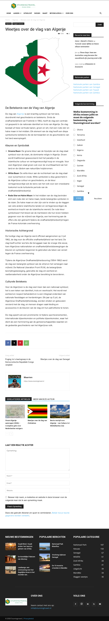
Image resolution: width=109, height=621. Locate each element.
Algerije (15, 20)
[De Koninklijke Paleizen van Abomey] (10, 559)
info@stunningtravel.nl (41, 608)
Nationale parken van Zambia (86, 92)
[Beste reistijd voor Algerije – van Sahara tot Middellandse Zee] (60, 411)
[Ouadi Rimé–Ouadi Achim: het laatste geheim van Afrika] (10, 546)
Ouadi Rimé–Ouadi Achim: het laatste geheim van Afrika (25, 546)
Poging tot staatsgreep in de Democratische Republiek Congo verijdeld (19, 362)
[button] (100, 13)
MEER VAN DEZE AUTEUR (43, 399)
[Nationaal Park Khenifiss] (44, 546)
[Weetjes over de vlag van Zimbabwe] (37, 411)
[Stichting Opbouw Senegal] (44, 557)
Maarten (28, 377)
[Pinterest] (20, 343)
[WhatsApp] (26, 343)
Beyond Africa (56, 13)
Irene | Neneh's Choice (84, 41)
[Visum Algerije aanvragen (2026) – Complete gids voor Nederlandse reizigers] (15, 411)
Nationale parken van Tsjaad (86, 90)
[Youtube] (100, 604)
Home (9, 13)
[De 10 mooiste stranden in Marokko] (44, 568)
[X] (14, 343)
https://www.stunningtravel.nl (34, 381)
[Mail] (88, 604)
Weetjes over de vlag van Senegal (55, 359)
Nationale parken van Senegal (86, 87)
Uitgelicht (28, 13)
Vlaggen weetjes (18, 24)
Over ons (69, 13)
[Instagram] (81, 604)
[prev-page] (7, 433)
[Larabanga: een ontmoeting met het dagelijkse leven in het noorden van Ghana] (10, 570)
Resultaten (98, 199)
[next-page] (11, 433)
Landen (16, 13)
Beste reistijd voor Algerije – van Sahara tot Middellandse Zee (60, 423)
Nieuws (37, 13)
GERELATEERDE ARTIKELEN (18, 399)
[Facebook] (8, 343)
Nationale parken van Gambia (86, 84)
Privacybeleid (28, 618)
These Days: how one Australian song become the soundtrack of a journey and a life (88, 55)
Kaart (45, 13)
